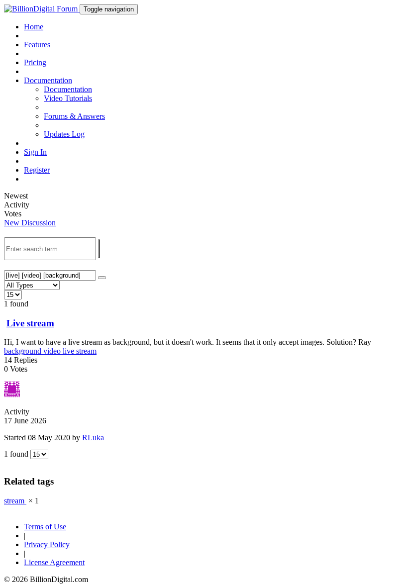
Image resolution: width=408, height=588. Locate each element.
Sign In (35, 152)
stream (86, 351)
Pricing (35, 62)
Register (37, 170)
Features (37, 44)
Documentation (68, 89)
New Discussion (30, 222)
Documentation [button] (48, 80)
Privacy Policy (47, 544)
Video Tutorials (68, 98)
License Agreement (54, 562)
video (53, 351)
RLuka (93, 437)
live (69, 351)
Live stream (30, 323)
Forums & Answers (74, 116)
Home (33, 26)
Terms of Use (45, 526)
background (23, 351)
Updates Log (64, 134)
